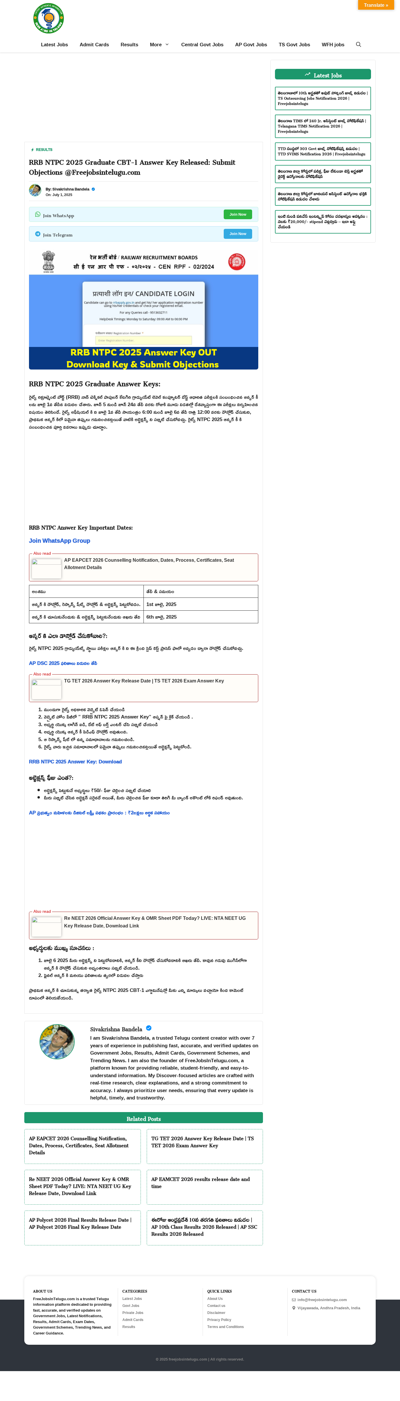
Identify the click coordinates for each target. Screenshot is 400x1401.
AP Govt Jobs (251, 44)
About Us (215, 1298)
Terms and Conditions (225, 1326)
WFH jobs (333, 44)
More (156, 44)
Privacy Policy (219, 1319)
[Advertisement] (143, 101)
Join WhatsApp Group (59, 540)
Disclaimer (216, 1312)
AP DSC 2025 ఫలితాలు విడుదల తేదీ (63, 663)
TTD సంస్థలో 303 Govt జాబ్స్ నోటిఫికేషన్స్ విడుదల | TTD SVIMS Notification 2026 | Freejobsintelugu (321, 150)
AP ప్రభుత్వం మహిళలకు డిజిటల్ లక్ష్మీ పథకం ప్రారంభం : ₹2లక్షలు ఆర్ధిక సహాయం (99, 812)
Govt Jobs (130, 1305)
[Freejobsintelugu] (48, 18)
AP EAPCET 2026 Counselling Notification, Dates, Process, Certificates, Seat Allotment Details (79, 1144)
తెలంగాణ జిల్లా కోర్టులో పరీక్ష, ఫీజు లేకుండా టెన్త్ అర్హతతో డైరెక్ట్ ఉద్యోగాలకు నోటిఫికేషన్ (320, 173)
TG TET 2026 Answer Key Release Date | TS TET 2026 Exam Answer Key (144, 680)
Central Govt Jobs (202, 44)
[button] (358, 44)
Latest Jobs (54, 44)
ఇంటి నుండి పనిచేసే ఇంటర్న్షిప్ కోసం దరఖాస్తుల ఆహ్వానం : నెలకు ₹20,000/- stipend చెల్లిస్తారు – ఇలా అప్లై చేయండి (322, 221)
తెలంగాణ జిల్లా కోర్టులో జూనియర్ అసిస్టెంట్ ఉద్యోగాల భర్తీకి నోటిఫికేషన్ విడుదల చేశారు (322, 195)
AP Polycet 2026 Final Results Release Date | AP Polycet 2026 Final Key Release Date (80, 1222)
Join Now (238, 214)
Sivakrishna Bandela (70, 189)
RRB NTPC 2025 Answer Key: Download (75, 761)
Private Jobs (132, 1312)
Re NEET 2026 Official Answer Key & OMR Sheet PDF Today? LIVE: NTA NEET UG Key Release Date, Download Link (80, 1185)
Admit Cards (94, 44)
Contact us (216, 1305)
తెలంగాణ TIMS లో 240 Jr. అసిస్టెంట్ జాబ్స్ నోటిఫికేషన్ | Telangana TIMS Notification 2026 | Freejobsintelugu (322, 125)
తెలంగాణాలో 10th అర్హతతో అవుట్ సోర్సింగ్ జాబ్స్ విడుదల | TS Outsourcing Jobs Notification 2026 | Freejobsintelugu (323, 97)
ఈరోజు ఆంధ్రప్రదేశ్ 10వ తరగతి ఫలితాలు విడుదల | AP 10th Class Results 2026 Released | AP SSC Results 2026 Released (204, 1225)
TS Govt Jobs (294, 44)
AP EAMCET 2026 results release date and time (200, 1181)
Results (129, 44)
